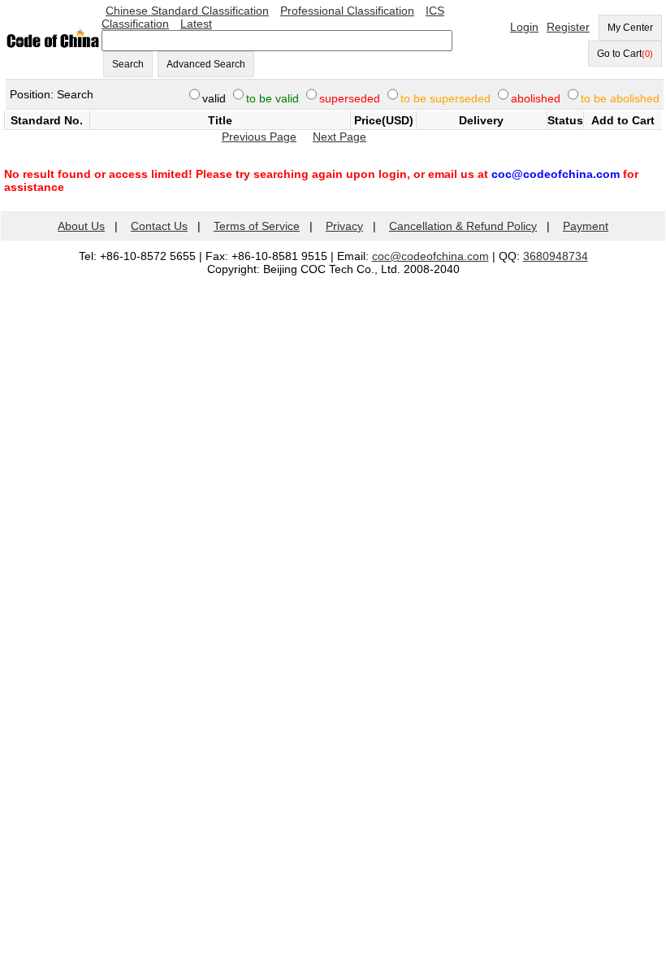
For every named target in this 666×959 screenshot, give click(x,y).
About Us (81, 225)
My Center (630, 27)
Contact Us (159, 225)
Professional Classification (347, 10)
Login (524, 26)
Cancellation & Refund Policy (463, 225)
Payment (585, 225)
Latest (196, 23)
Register (568, 26)
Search (128, 64)
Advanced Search (205, 64)
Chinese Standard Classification (187, 10)
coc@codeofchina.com (430, 256)
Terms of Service (257, 225)
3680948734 (555, 256)
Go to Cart (625, 53)
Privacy (344, 225)
